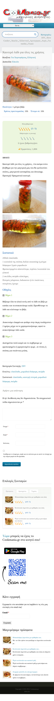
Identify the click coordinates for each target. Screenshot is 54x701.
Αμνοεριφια (35, 41)
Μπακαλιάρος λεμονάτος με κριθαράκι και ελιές (31, 497)
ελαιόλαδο (15, 371)
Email (5, 435)
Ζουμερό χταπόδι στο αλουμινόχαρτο (25, 672)
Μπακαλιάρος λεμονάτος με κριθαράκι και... (27, 637)
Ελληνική (31, 57)
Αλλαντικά (24, 41)
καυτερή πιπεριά (30, 377)
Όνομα (5, 426)
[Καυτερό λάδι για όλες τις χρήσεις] (27, 83)
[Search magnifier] (35, 34)
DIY (43, 38)
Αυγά (44, 41)
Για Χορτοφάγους (18, 57)
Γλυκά (30, 44)
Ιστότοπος (6, 443)
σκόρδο (41, 371)
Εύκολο (15, 62)
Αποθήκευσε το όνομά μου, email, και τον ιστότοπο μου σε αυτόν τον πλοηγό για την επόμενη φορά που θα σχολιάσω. (27, 455)
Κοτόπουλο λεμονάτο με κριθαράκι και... (26, 649)
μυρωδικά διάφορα (29, 371)
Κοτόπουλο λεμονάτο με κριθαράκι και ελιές (29, 508)
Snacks (14, 41)
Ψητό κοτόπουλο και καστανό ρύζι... (25, 660)
